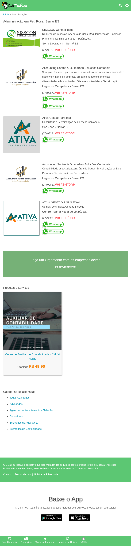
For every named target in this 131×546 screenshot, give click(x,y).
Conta (84, 541)
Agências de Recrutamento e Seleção (31, 410)
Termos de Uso (23, 474)
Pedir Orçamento (65, 266)
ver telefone (65, 50)
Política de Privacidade (46, 474)
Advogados (16, 404)
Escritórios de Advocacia (24, 422)
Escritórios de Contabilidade (26, 429)
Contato (7, 474)
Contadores (16, 416)
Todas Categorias (20, 397)
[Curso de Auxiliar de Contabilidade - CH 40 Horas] (32, 349)
